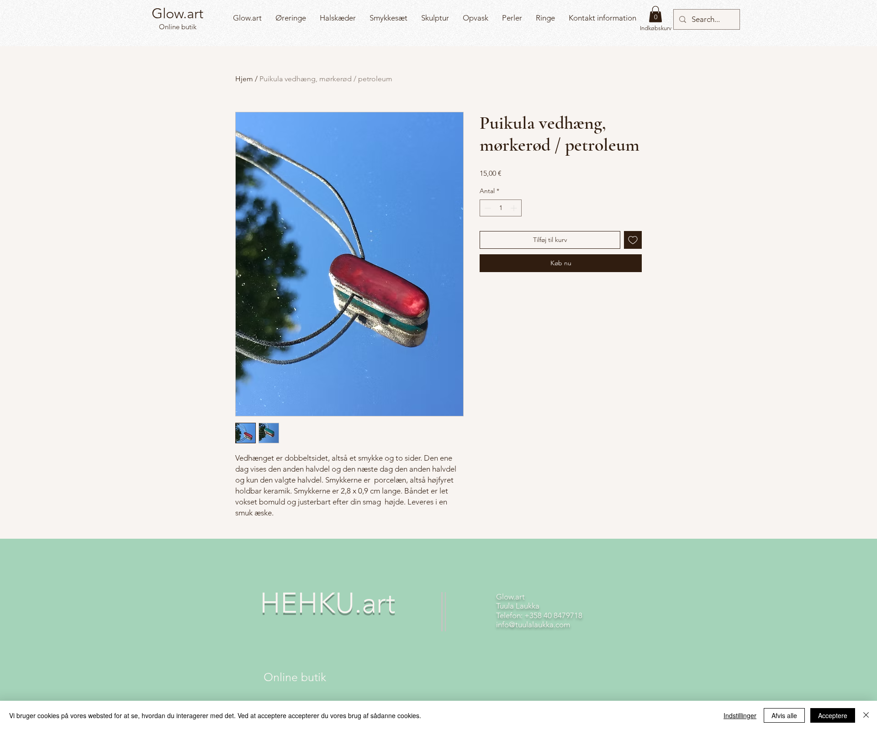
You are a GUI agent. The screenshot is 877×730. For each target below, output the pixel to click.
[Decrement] (486, 208)
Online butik (176, 26)
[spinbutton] (500, 208)
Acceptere (832, 715)
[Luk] (866, 715)
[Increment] (514, 208)
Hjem (244, 78)
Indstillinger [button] (740, 715)
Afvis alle (784, 715)
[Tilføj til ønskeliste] (633, 240)
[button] (655, 14)
